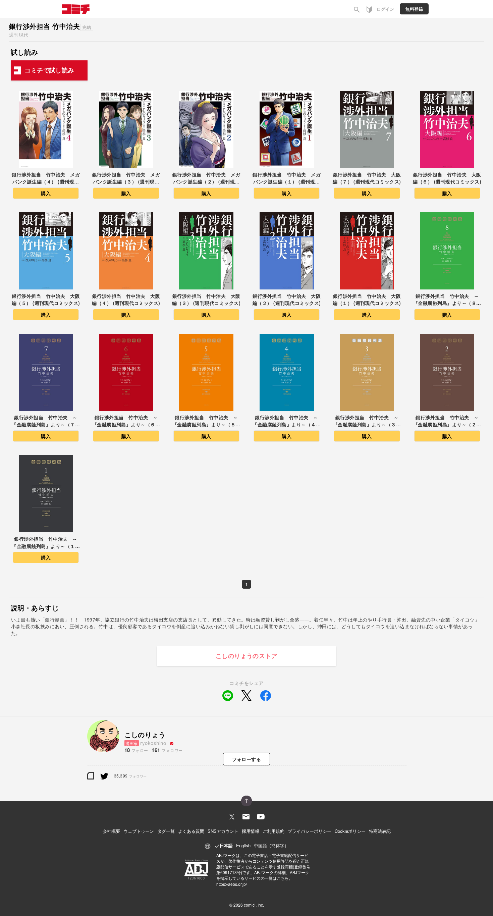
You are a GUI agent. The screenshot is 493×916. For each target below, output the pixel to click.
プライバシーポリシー (309, 831)
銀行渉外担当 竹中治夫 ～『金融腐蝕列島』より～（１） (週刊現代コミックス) (46, 542)
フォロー (246, 759)
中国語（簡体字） (271, 845)
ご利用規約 (273, 831)
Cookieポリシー (350, 831)
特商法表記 (380, 831)
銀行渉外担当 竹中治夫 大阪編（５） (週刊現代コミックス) (46, 299)
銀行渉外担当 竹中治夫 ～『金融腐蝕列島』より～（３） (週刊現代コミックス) (367, 421)
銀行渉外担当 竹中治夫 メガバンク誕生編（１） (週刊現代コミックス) (287, 178)
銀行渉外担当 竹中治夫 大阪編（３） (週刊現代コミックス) (206, 299)
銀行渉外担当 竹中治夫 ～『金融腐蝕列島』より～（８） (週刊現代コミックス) (447, 300)
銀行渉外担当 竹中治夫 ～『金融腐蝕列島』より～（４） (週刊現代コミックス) (287, 421)
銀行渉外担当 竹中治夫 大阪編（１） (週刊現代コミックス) (367, 299)
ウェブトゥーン (138, 831)
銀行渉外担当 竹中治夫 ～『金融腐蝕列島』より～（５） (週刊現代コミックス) (206, 421)
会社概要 (111, 831)
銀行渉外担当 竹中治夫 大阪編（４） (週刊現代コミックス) (126, 299)
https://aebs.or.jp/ (231, 884)
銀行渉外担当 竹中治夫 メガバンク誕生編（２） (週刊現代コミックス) (206, 178)
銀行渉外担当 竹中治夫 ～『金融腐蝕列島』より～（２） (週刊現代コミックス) (447, 421)
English (243, 845)
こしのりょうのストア (247, 655)
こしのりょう (145, 734)
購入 (46, 193)
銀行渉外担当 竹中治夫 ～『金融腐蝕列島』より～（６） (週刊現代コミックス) (126, 421)
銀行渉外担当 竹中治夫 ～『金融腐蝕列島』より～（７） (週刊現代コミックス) (46, 421)
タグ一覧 (166, 831)
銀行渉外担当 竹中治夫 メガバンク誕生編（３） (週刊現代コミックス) (126, 178)
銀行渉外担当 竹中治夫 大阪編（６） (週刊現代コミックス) (447, 178)
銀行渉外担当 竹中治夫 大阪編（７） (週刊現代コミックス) (367, 178)
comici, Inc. (254, 905)
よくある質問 (191, 831)
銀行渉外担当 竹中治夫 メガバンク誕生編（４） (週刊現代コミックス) (46, 178)
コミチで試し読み (49, 70)
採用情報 (250, 831)
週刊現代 (19, 34)
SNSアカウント (223, 831)
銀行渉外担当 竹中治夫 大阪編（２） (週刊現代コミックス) (287, 299)
